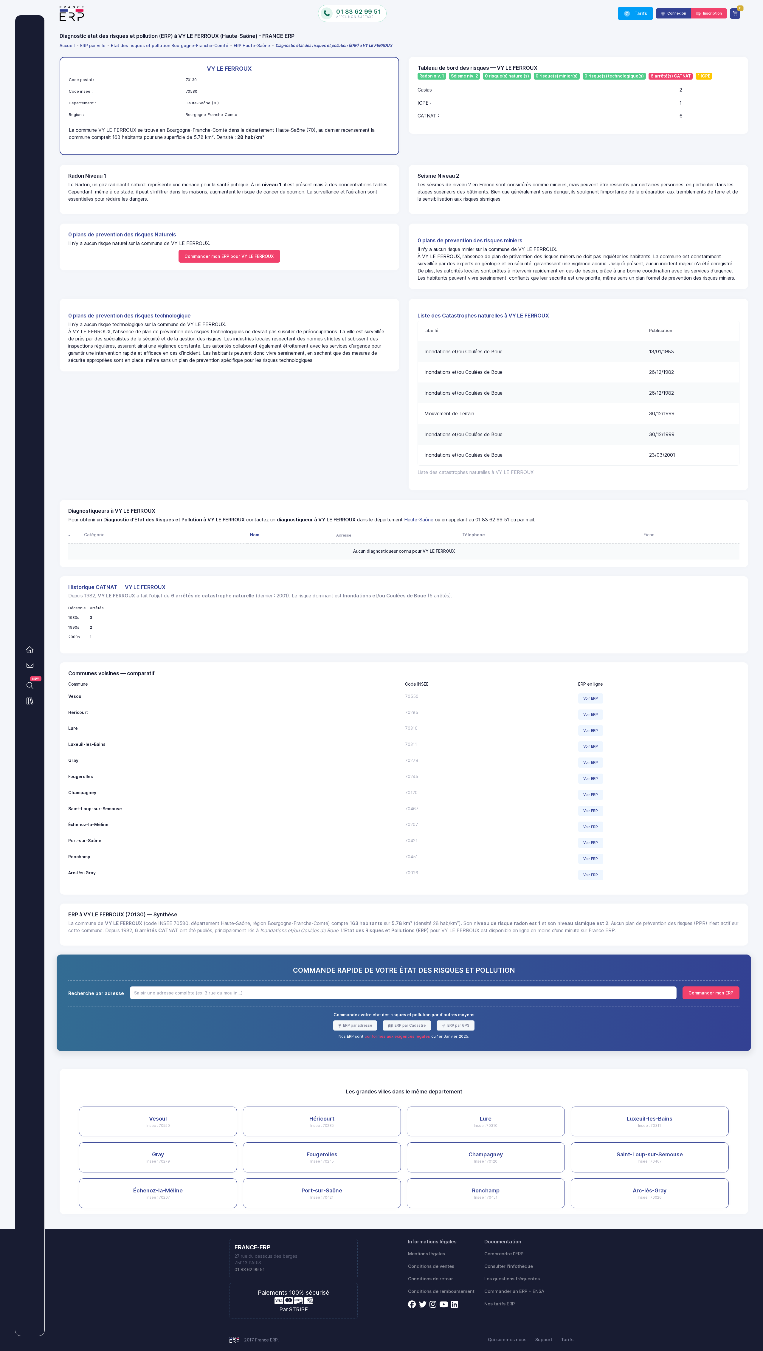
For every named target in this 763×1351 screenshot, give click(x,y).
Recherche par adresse (96, 993)
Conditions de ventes (431, 1266)
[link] (29, 649)
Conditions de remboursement (441, 1291)
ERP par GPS (457, 1025)
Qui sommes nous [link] (507, 1339)
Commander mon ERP (710, 992)
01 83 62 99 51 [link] (250, 1269)
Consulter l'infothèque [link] (508, 1266)
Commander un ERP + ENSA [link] (514, 1291)
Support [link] (543, 1339)
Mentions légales (426, 1254)
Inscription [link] (712, 13)
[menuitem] (68, 45)
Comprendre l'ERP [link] (503, 1254)
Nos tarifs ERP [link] (499, 1304)
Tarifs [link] (640, 13)
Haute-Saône (418, 520)
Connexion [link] (676, 13)
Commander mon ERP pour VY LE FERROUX (229, 256)
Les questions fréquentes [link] (512, 1279)
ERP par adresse (357, 1025)
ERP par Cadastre (410, 1025)
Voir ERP (590, 698)
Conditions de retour (430, 1279)
